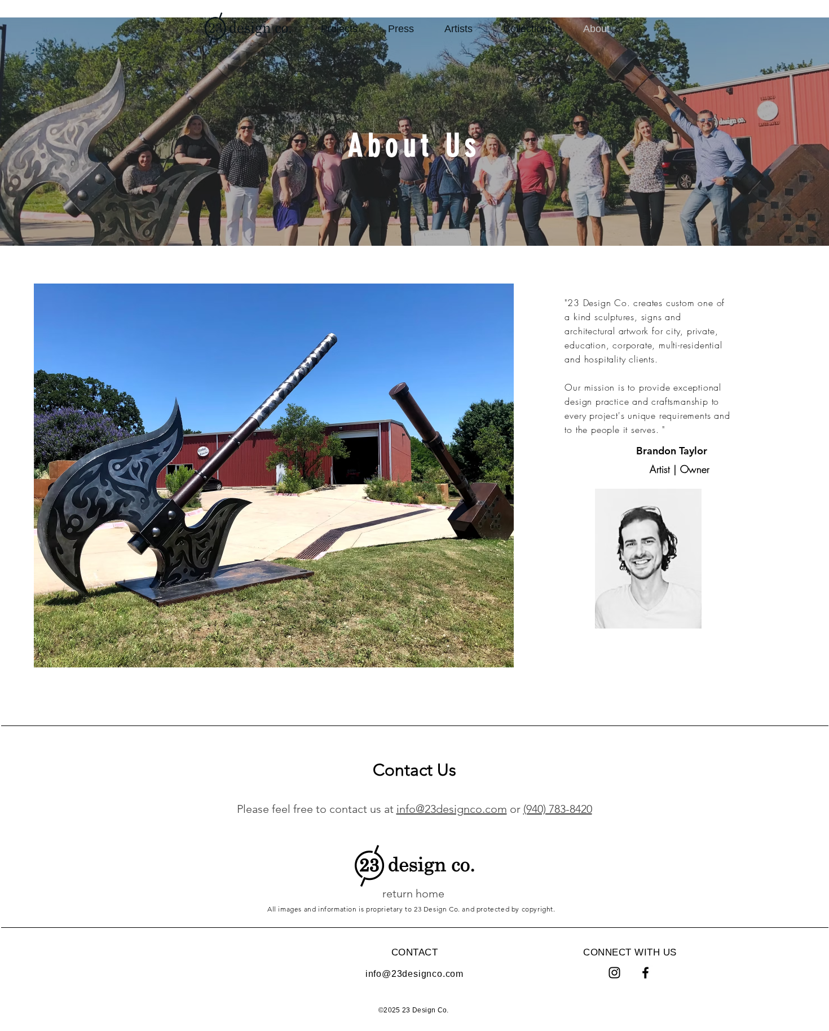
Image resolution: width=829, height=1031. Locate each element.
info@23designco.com (451, 809)
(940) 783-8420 (557, 809)
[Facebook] (645, 972)
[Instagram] (614, 972)
